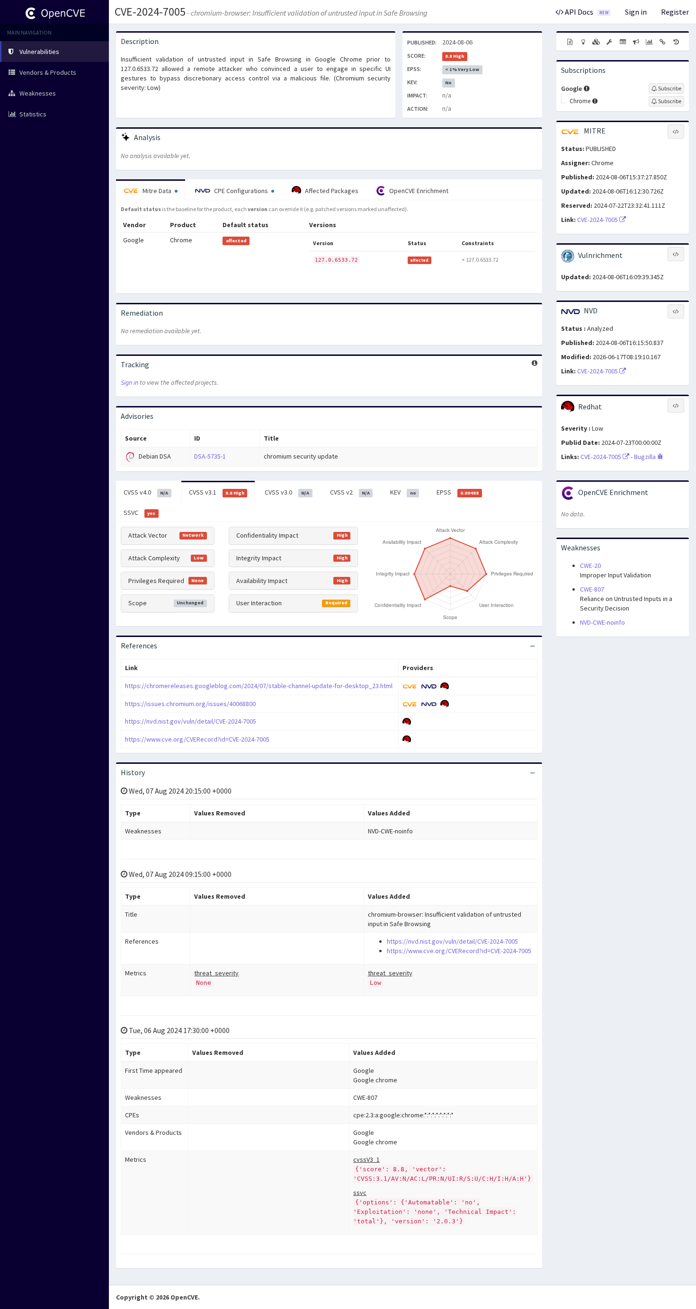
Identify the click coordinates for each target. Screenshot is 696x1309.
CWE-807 (592, 589)
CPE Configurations (241, 190)
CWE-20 (590, 565)
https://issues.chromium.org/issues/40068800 (190, 703)
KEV (403, 492)
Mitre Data (157, 190)
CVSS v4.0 (146, 492)
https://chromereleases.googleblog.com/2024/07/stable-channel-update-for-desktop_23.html (259, 685)
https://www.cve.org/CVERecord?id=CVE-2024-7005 (197, 739)
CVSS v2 (350, 492)
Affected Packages (330, 190)
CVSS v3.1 (216, 492)
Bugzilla (645, 456)
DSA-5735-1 (210, 456)
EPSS (458, 492)
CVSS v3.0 (287, 492)
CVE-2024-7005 (150, 11)
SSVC (139, 512)
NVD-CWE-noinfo (602, 622)
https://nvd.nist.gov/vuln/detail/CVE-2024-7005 (190, 721)
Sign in (636, 12)
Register (675, 12)
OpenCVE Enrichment (418, 190)
